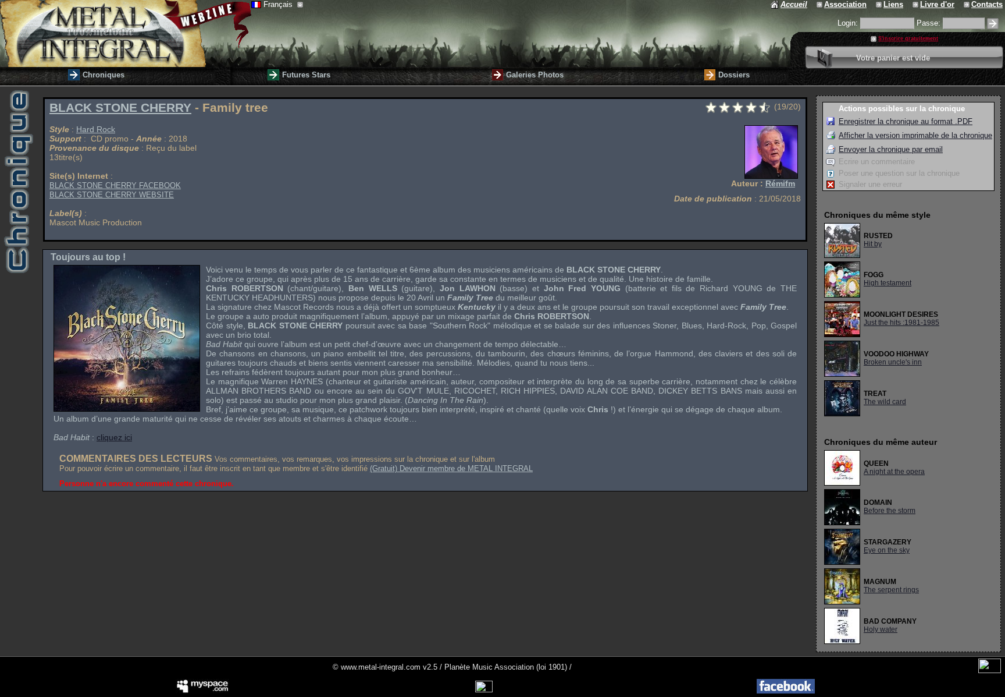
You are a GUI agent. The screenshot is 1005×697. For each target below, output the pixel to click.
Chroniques (103, 74)
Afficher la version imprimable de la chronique (915, 135)
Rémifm (780, 183)
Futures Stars (306, 74)
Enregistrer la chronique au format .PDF (905, 121)
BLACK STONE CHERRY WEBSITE (111, 194)
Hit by (873, 244)
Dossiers (734, 74)
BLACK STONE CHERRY (120, 108)
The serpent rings (891, 590)
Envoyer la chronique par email (891, 149)
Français (279, 4)
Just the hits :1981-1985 (901, 323)
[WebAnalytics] (989, 670)
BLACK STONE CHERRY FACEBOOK (115, 185)
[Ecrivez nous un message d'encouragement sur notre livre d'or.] (916, 4)
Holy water (880, 629)
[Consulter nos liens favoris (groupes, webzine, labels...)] (879, 4)
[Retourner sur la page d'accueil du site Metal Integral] (125, 33)
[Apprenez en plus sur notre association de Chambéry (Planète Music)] (820, 4)
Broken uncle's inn (893, 362)
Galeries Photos (535, 74)
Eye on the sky (887, 550)
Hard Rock (95, 129)
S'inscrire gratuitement (908, 38)
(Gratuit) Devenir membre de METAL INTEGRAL (451, 468)
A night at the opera (894, 472)
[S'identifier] (993, 23)
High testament (887, 283)
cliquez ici (114, 437)
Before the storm (889, 511)
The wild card (885, 402)
